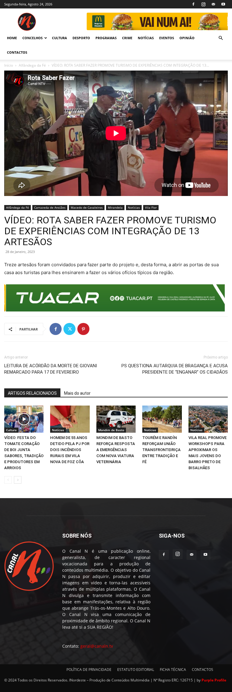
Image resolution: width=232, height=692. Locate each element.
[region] (157, 21)
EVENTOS (166, 38)
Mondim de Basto (111, 430)
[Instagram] (203, 4)
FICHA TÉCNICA (173, 669)
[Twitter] (69, 329)
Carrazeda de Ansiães (50, 207)
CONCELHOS (32, 38)
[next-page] (17, 480)
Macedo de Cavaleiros (87, 207)
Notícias (134, 207)
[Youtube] (223, 4)
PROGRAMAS (106, 38)
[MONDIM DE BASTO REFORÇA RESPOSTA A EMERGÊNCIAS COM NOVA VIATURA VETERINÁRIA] (116, 419)
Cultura (11, 430)
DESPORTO (81, 38)
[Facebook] (193, 4)
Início (8, 65)
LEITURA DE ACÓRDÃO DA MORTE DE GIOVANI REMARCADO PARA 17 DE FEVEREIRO (50, 369)
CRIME (127, 38)
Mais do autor (77, 393)
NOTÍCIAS (146, 38)
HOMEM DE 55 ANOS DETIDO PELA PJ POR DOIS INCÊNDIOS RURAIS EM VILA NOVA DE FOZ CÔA (69, 449)
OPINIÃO (187, 38)
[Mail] (213, 4)
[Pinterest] (83, 329)
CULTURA (59, 38)
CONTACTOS (17, 52)
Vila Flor (151, 207)
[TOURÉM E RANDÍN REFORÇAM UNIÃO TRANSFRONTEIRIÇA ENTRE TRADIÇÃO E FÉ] (162, 419)
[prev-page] (8, 480)
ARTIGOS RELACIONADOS (32, 393)
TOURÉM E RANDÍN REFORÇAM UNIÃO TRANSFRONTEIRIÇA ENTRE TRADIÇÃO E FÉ (161, 449)
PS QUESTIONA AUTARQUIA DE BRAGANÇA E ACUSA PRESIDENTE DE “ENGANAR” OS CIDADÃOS (174, 369)
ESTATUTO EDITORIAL (135, 669)
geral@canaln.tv (96, 646)
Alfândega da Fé (32, 65)
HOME (12, 38)
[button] (220, 38)
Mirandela (115, 207)
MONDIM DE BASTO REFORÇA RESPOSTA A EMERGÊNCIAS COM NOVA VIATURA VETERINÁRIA (115, 449)
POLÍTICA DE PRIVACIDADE (88, 669)
